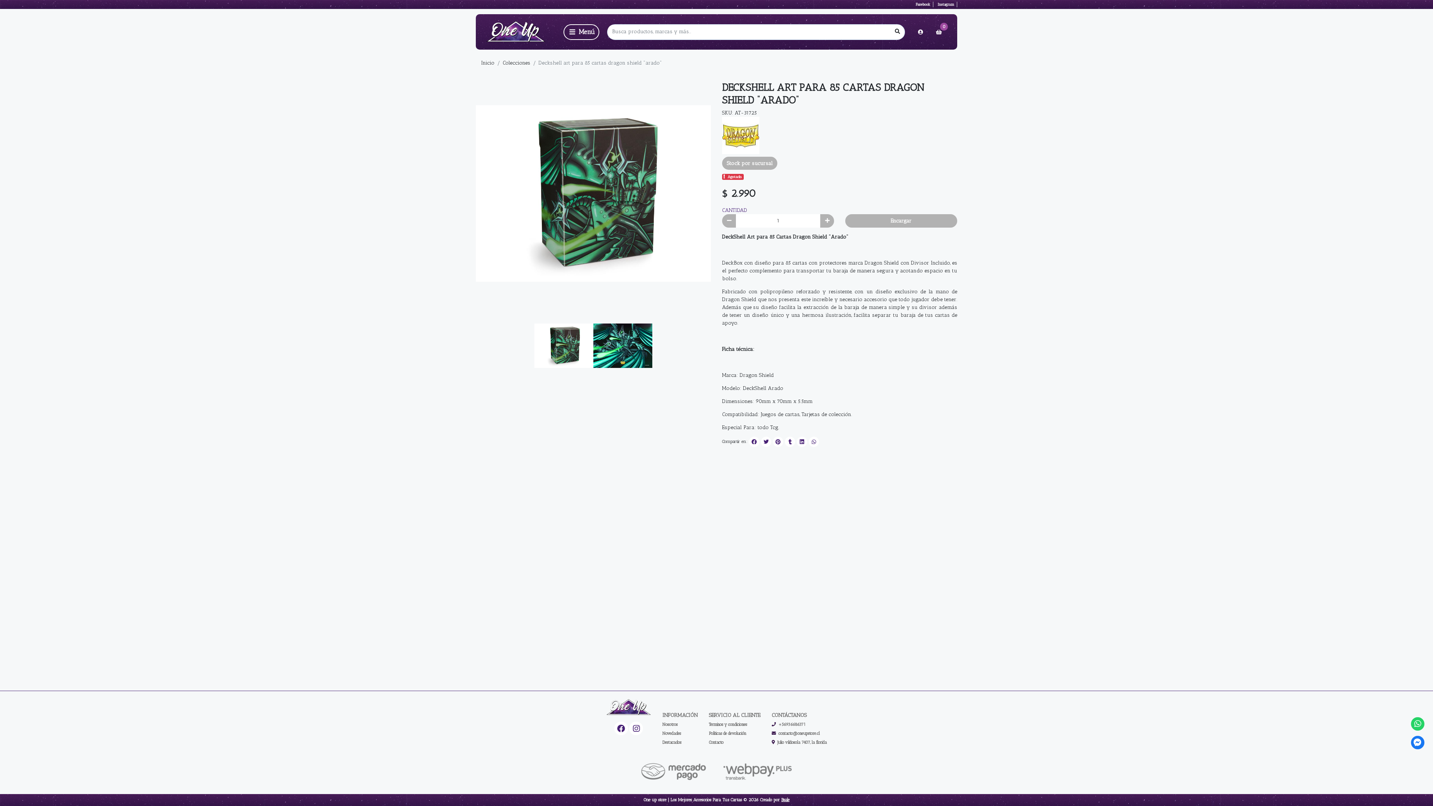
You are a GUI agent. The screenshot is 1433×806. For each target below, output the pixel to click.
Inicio (487, 63)
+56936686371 (792, 724)
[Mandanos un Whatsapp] (1418, 724)
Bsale (785, 799)
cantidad (734, 210)
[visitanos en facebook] (621, 728)
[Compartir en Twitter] (766, 442)
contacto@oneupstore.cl (799, 733)
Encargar (901, 221)
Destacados (671, 742)
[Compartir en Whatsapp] (814, 442)
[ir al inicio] (628, 707)
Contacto (716, 742)
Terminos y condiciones (728, 724)
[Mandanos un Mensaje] (1418, 743)
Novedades (671, 733)
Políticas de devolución (727, 733)
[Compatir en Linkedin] (802, 442)
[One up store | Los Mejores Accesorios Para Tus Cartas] (518, 32)
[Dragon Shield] (740, 135)
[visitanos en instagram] (636, 728)
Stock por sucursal (750, 163)
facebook (923, 4)
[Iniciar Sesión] (920, 32)
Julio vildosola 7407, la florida (802, 742)
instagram (946, 4)
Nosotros (670, 724)
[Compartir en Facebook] (754, 442)
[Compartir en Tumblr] (790, 442)
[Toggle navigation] (581, 32)
